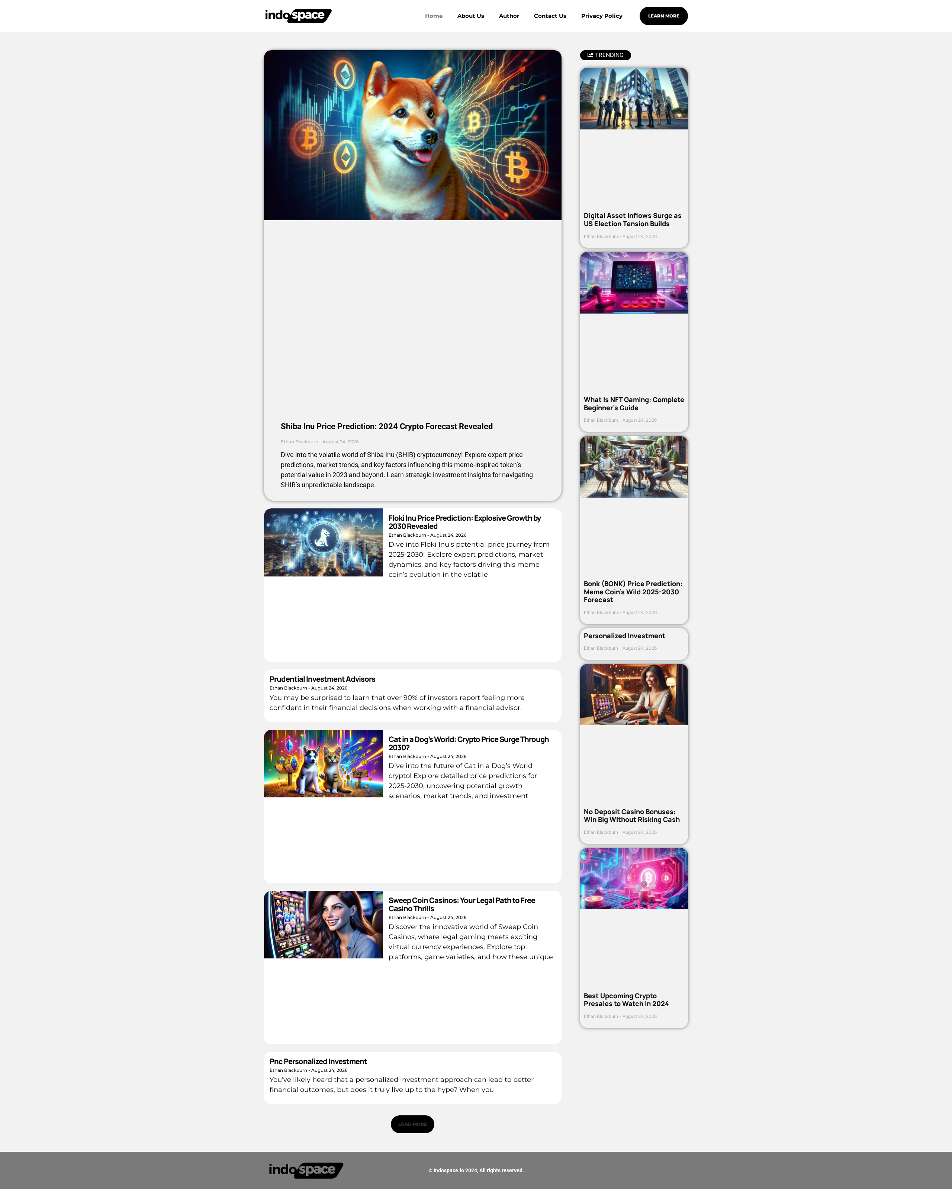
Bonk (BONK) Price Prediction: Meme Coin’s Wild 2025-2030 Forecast (633, 591)
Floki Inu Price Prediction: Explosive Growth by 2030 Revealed (465, 522)
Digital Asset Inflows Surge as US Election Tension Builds (633, 219)
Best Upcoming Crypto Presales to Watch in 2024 (626, 999)
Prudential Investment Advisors (322, 679)
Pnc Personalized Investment (318, 1061)
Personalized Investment (624, 635)
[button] (412, 1124)
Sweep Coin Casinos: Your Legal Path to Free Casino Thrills (462, 904)
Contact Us (550, 15)
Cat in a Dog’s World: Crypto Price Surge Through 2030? (469, 743)
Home (434, 15)
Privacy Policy (602, 15)
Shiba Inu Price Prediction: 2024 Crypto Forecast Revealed (387, 426)
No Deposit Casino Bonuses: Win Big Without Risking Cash (632, 815)
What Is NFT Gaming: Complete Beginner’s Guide (634, 403)
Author (509, 15)
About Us (470, 15)
